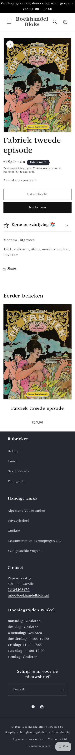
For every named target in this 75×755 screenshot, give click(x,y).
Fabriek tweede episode (37, 408)
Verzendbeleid (57, 739)
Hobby (13, 451)
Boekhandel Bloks (34, 727)
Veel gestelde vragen (24, 551)
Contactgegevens (40, 746)
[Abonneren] (62, 690)
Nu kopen (37, 207)
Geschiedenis (18, 471)
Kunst (12, 461)
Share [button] (11, 268)
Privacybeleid (18, 521)
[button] (9, 22)
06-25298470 (19, 590)
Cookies (14, 531)
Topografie (16, 481)
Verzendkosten (42, 168)
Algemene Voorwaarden (26, 511)
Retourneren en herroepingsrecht (34, 541)
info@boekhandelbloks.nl (28, 595)
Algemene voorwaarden (28, 739)
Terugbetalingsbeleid (34, 732)
